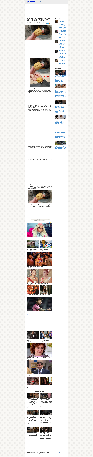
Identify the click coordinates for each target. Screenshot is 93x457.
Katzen (65, 1)
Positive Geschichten (52, 1)
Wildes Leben (61, 1)
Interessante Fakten (44, 219)
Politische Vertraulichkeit (30, 451)
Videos (57, 1)
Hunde (65, 2)
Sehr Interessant (31, 1)
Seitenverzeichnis (47, 451)
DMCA (40, 451)
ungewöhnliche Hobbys (42, 220)
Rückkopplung (43, 451)
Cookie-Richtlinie (36, 451)
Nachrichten (47, 1)
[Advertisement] (46, 10)
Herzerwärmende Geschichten (36, 219)
